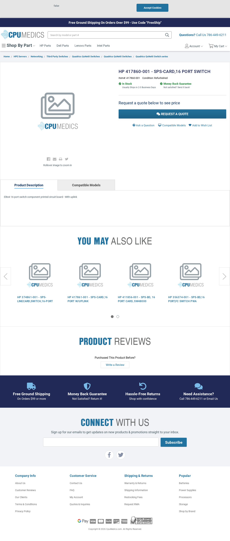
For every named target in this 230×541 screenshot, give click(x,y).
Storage (183, 504)
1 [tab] (112, 316)
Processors (185, 497)
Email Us (212, 398)
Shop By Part (19, 45)
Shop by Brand (187, 511)
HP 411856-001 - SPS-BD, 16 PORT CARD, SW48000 (136, 299)
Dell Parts (63, 45)
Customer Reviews (25, 490)
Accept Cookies (152, 7)
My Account (76, 497)
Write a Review (115, 365)
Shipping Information (136, 490)
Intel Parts (103, 45)
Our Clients (21, 497)
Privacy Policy (23, 511)
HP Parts (45, 45)
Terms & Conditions (26, 504)
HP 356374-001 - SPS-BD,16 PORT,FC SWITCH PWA (186, 299)
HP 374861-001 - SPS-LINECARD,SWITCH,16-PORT (35, 299)
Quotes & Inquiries (80, 504)
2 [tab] (117, 316)
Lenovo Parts (83, 45)
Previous (5, 276)
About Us (20, 483)
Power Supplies (187, 490)
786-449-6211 (216, 35)
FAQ (72, 490)
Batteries (184, 483)
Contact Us (76, 483)
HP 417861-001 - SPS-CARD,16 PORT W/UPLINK (88, 299)
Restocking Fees (133, 497)
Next (224, 276)
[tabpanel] (40, 281)
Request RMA (131, 504)
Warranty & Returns (135, 483)
